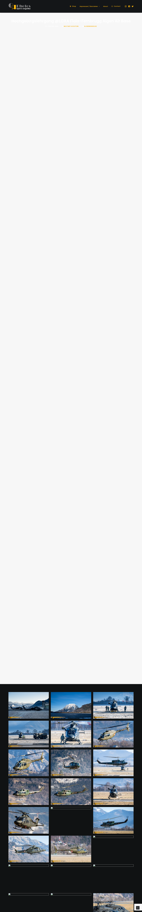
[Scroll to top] (138, 907)
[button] (125, 6)
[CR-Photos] (19, 6)
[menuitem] (73, 6)
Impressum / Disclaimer (89, 6)
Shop (74, 6)
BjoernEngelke (90, 26)
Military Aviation (71, 26)
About (105, 6)
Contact (117, 6)
